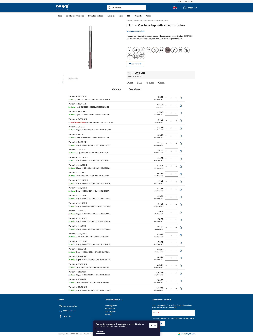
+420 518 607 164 (69, 311)
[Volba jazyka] (175, 7)
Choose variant (135, 64)
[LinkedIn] (70, 316)
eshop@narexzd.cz (70, 306)
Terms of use (110, 308)
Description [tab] (135, 89)
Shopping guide (111, 305)
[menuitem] (60, 16)
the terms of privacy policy (185, 318)
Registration (189, 1)
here (125, 326)
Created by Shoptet (188, 334)
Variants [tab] (116, 89)
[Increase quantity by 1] (176, 97)
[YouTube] (65, 316)
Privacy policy (110, 311)
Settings (100, 331)
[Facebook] (60, 316)
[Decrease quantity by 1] (166, 97)
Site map (108, 314)
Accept (153, 325)
